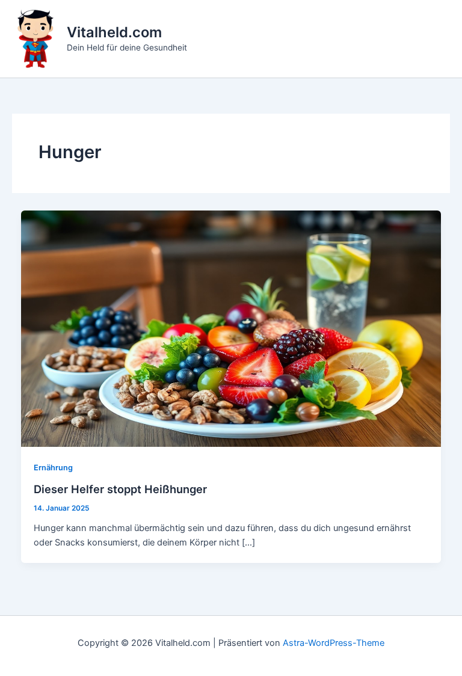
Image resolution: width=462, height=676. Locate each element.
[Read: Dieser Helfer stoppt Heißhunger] (231, 328)
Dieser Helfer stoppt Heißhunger (120, 489)
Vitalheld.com (114, 32)
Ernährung (53, 467)
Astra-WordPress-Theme (333, 643)
